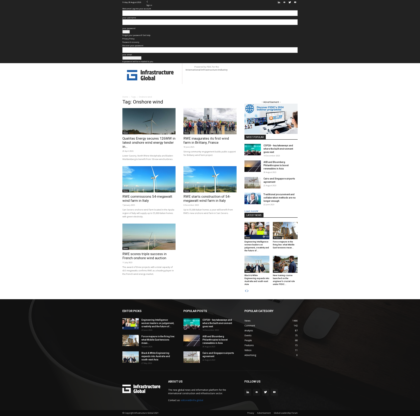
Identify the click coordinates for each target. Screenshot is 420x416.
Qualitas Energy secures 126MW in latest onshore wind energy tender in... (148, 142)
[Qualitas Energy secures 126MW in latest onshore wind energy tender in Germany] (149, 121)
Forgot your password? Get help (136, 35)
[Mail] (284, 2)
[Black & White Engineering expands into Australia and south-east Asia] (256, 264)
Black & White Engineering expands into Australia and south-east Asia (155, 356)
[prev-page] (245, 291)
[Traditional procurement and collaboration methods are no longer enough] (252, 198)
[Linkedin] (278, 2)
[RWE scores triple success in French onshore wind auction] (149, 237)
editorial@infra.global (192, 400)
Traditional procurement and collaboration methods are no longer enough (279, 197)
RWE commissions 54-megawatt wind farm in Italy (147, 199)
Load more (250, 211)
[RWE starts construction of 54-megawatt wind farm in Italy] (210, 179)
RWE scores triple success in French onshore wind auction (144, 256)
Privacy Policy (128, 38)
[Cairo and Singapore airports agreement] (252, 182)
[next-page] (248, 291)
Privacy (250, 413)
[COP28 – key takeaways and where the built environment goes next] (252, 149)
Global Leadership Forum (286, 413)
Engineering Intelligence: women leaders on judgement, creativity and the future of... (157, 323)
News (125, 133)
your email (127, 54)
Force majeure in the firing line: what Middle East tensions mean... (283, 244)
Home (125, 96)
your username (129, 17)
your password (128, 28)
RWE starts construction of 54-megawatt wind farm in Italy (207, 199)
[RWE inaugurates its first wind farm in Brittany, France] (210, 121)
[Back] (147, 1)
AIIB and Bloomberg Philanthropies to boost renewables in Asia (276, 165)
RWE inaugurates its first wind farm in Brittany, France (206, 140)
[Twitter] (289, 2)
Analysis (277, 238)
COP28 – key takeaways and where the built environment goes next (278, 148)
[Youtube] (295, 2)
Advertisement (264, 413)
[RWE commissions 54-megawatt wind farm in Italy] (149, 179)
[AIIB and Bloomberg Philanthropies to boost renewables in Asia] (252, 166)
